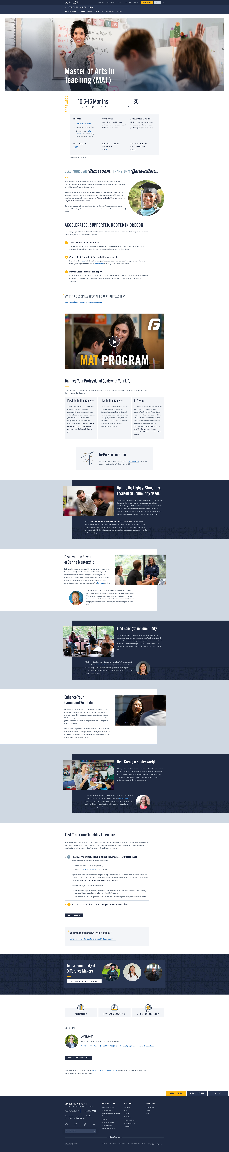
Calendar (126, 1114)
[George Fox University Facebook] (66, 1124)
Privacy (104, 1143)
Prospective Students (108, 1107)
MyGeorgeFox (150, 1107)
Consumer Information (117, 1143)
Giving (136, 2)
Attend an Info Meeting (78, 1058)
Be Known (100, 583)
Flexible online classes (83, 123)
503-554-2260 (90, 1111)
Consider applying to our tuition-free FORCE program (92, 939)
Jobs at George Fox (129, 1123)
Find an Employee (129, 1120)
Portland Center (133, 461)
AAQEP (75, 147)
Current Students (107, 1110)
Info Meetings (110, 11)
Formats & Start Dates (85, 11)
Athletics (128, 2)
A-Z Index (127, 1107)
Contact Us (127, 1117)
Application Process (70, 11)
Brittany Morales (100, 665)
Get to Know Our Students (84, 981)
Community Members (108, 1129)
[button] (163, 2)
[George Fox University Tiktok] (85, 1124)
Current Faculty (107, 1125)
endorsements (99, 264)
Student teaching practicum (92, 869)
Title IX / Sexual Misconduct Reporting (155, 1144)
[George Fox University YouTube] (94, 1124)
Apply (157, 2)
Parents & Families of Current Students (111, 1115)
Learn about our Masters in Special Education (83, 302)
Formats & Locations (114, 1014)
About (120, 2)
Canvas (148, 1110)
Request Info (147, 2)
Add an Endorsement (148, 1014)
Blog (125, 1110)
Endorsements (99, 11)
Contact (119, 11)
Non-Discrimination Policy (136, 1143)
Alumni (104, 1119)
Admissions (111, 2)
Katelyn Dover (124, 798)
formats (84, 261)
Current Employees (108, 1122)
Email (147, 1114)
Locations (127, 1127)
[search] (94, 1131)
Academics (101, 2)
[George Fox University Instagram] (75, 1124)
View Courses (74, 915)
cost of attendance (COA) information (104, 1070)
